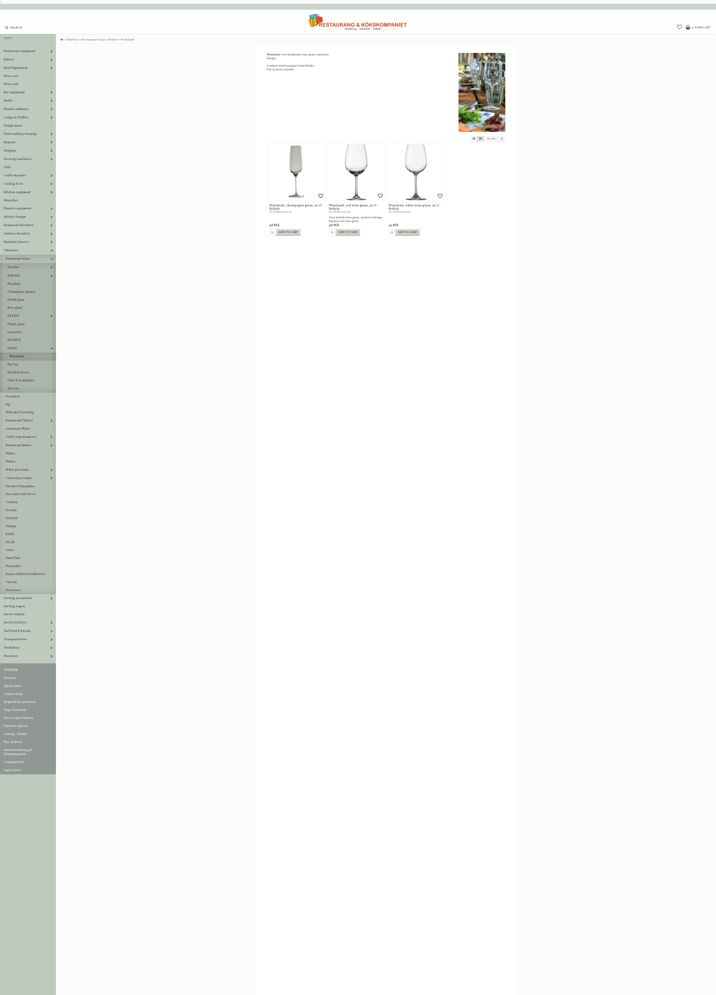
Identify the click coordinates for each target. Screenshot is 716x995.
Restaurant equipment (19, 51)
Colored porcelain (19, 478)
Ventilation (12, 648)
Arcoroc (13, 389)
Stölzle (12, 348)
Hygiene (10, 142)
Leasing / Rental (15, 734)
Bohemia (13, 276)
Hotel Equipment (16, 68)
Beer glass (14, 308)
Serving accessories (18, 598)
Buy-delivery (13, 742)
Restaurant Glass (18, 259)
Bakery (9, 60)
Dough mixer (13, 126)
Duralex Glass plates (20, 486)
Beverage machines (17, 159)
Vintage (11, 526)
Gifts (7, 167)
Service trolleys (15, 623)
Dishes (10, 462)
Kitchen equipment (17, 192)
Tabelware (11, 250)
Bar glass (14, 284)
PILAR (10, 542)
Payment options (16, 726)
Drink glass (15, 300)
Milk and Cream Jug (20, 412)
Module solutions (16, 109)
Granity (11, 510)
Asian (10, 550)
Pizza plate (13, 566)
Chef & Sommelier (20, 381)
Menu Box (11, 200)
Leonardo (14, 332)
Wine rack (11, 84)
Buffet (8, 101)
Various (11, 582)
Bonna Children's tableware (25, 574)
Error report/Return (18, 718)
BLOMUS (14, 340)
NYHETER (11, 670)
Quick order (12, 686)
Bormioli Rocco (18, 372)
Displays (10, 151)
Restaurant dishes (18, 445)
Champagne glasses (21, 292)
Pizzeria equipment (17, 208)
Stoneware (13, 590)
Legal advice (12, 770)
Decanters (13, 397)
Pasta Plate (13, 558)
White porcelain (17, 470)
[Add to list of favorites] (296, 172)
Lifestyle (12, 518)
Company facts (14, 762)
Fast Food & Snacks (17, 631)
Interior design (15, 217)
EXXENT (13, 316)
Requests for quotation (20, 702)
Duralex (13, 267)
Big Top (12, 364)
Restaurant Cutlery (19, 421)
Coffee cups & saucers (21, 437)
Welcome (10, 678)
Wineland (16, 356)
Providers (11, 656)
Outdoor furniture (17, 234)
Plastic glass (16, 324)
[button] (679, 27)
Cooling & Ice (13, 184)
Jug (8, 404)
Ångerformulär (15, 710)
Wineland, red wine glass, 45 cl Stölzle (352, 207)
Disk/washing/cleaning (20, 134)
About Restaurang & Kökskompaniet (18, 752)
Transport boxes (15, 639)
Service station (14, 614)
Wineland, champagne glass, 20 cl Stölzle (295, 207)
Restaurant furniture (19, 225)
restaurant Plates (18, 429)
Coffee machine (15, 176)
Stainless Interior (16, 242)
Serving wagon (14, 606)
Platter (10, 454)
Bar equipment (14, 92)
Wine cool (11, 76)
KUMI (10, 534)
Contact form (13, 694)
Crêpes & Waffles (16, 118)
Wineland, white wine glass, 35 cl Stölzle (414, 207)
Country (12, 502)
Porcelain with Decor (21, 494)
